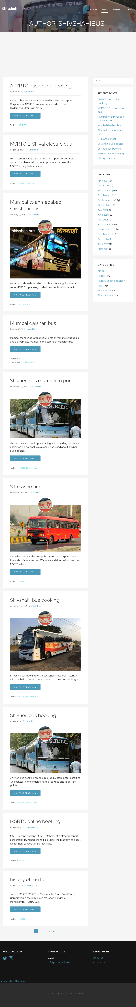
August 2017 (104, 239)
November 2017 (107, 229)
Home (93, 9)
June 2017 (103, 244)
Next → (51, 931)
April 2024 (103, 180)
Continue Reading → (25, 116)
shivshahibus (30, 91)
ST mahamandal (28, 486)
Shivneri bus (31, 468)
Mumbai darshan (28, 362)
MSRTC (117, 9)
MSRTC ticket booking (28, 183)
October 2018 (105, 195)
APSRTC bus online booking (41, 86)
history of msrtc (27, 879)
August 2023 (104, 185)
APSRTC (22, 125)
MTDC (21, 359)
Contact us (99, 962)
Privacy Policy (7, 981)
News (104, 9)
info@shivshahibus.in (59, 962)
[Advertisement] (68, 52)
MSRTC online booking (35, 821)
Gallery (130, 9)
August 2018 (104, 205)
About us (98, 957)
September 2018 (107, 200)
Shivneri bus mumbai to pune (42, 380)
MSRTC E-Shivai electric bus (41, 144)
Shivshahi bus (13, 8)
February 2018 (106, 224)
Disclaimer (20, 981)
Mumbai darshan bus (33, 323)
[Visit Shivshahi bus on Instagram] (11, 959)
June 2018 (103, 214)
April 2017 (103, 248)
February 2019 (106, 190)
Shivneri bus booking (33, 715)
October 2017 (105, 234)
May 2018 (103, 219)
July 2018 (103, 209)
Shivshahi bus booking (34, 600)
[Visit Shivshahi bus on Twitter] (5, 959)
